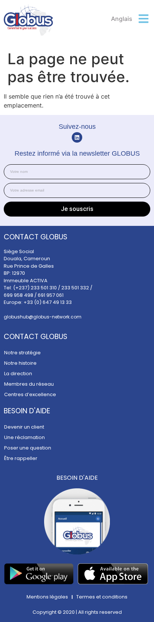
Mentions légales (47, 596)
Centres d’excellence (30, 394)
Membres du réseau (29, 384)
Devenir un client (24, 426)
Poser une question (27, 447)
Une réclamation (24, 437)
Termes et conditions (101, 596)
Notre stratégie (22, 352)
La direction (18, 373)
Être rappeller (20, 458)
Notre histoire (20, 363)
